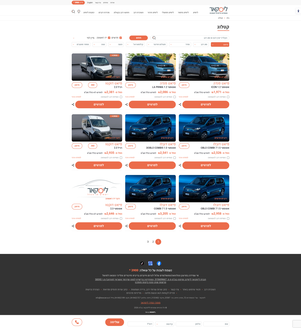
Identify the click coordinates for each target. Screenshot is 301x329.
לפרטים (206, 104)
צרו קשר (98, 2)
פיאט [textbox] (225, 44)
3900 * (133, 270)
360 (92, 85)
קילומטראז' (138, 44)
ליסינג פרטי (153, 12)
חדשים (114, 37)
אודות (112, 2)
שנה (103, 44)
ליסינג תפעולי (168, 12)
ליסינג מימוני (183, 12)
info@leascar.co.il (103, 297)
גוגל (150, 263)
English (90, 2)
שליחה (114, 322)
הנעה (120, 44)
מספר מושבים (83, 44)
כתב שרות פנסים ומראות (115, 289)
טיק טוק (142, 263)
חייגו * (78, 2)
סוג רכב (204, 44)
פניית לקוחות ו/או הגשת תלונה (160, 293)
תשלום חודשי (160, 44)
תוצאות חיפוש (73, 11)
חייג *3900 (77, 322)
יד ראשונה (102, 37)
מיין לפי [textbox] (90, 38)
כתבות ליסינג (88, 12)
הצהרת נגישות (92, 289)
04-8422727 (135, 297)
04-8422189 (120, 297)
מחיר (187, 44)
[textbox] (164, 324)
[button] (180, 104)
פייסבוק (159, 263)
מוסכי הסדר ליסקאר (150, 302)
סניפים (105, 2)
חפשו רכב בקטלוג (121, 12)
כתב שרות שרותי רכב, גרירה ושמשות (149, 289)
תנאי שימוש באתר (191, 289)
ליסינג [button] (195, 12)
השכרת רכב (138, 12)
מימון (184, 85)
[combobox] (85, 38)
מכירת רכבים (104, 12)
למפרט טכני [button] (183, 96)
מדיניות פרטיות (133, 293)
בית (228, 18)
